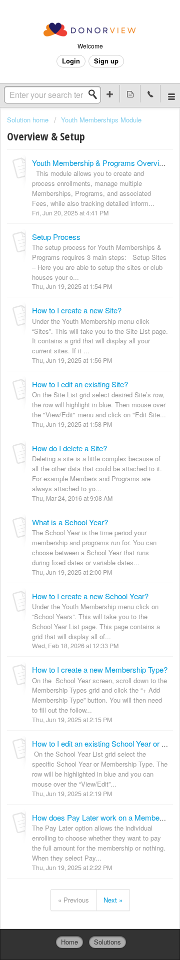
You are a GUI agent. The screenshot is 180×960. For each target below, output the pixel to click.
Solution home (28, 119)
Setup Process (56, 236)
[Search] (95, 94)
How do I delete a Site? (69, 448)
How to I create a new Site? (77, 310)
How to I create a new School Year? (90, 596)
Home (69, 942)
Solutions (107, 942)
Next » (113, 900)
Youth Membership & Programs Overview (100, 162)
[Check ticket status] (130, 93)
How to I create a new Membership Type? (100, 669)
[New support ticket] (110, 93)
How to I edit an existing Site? (80, 384)
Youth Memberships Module (101, 119)
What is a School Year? (70, 522)
